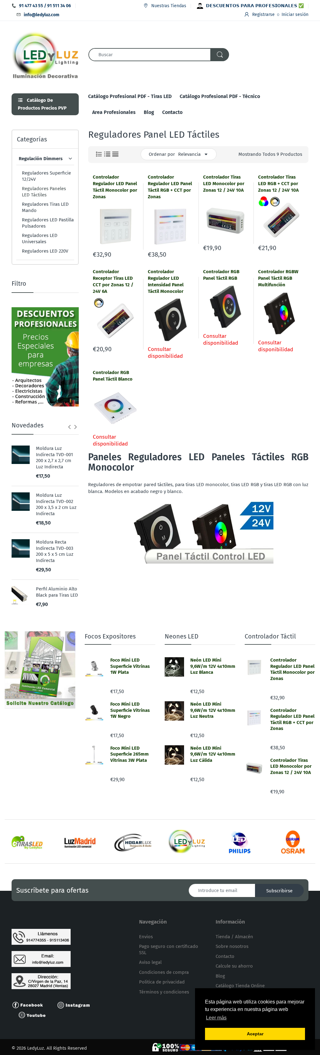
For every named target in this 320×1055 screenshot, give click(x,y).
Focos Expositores (110, 636)
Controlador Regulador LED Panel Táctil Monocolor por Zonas (292, 669)
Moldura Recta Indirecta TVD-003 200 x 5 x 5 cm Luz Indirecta (54, 551)
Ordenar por (162, 154)
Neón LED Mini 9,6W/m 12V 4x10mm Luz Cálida (212, 754)
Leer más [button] (216, 1017)
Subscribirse (279, 891)
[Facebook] (30, 1005)
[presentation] (69, 426)
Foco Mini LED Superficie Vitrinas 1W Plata (130, 666)
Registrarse (263, 14)
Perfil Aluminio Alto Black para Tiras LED (57, 592)
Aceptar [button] (255, 1033)
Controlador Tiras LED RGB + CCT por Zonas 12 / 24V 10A (278, 183)
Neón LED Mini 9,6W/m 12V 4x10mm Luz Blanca (212, 666)
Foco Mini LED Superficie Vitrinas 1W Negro (130, 710)
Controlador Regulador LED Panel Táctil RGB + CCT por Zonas (292, 719)
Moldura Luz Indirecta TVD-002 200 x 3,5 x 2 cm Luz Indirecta (56, 504)
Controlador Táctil (270, 636)
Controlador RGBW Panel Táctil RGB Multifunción (278, 278)
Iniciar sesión (295, 14)
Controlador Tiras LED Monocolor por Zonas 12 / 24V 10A (223, 183)
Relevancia (189, 154)
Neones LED (181, 636)
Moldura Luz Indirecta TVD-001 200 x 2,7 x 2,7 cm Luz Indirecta (54, 458)
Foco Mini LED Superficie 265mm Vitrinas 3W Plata (129, 754)
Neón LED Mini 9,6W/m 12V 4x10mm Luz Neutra (212, 710)
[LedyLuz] (45, 54)
